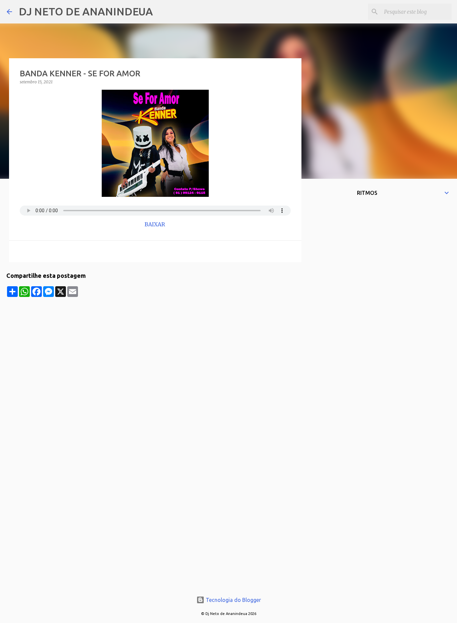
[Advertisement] (155, 344)
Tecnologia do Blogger (232, 600)
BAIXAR (155, 224)
